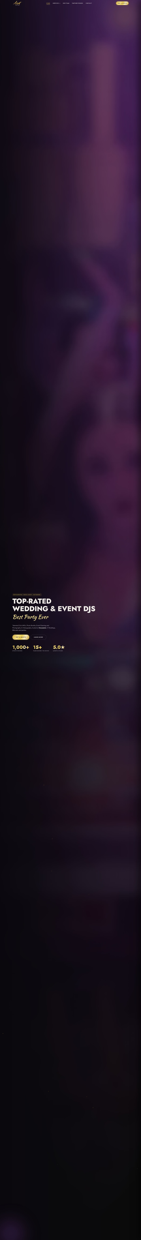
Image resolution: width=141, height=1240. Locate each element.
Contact (89, 3)
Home (48, 3)
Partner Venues (77, 3)
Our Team (66, 3)
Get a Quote (122, 3)
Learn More (38, 637)
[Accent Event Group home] (17, 3)
